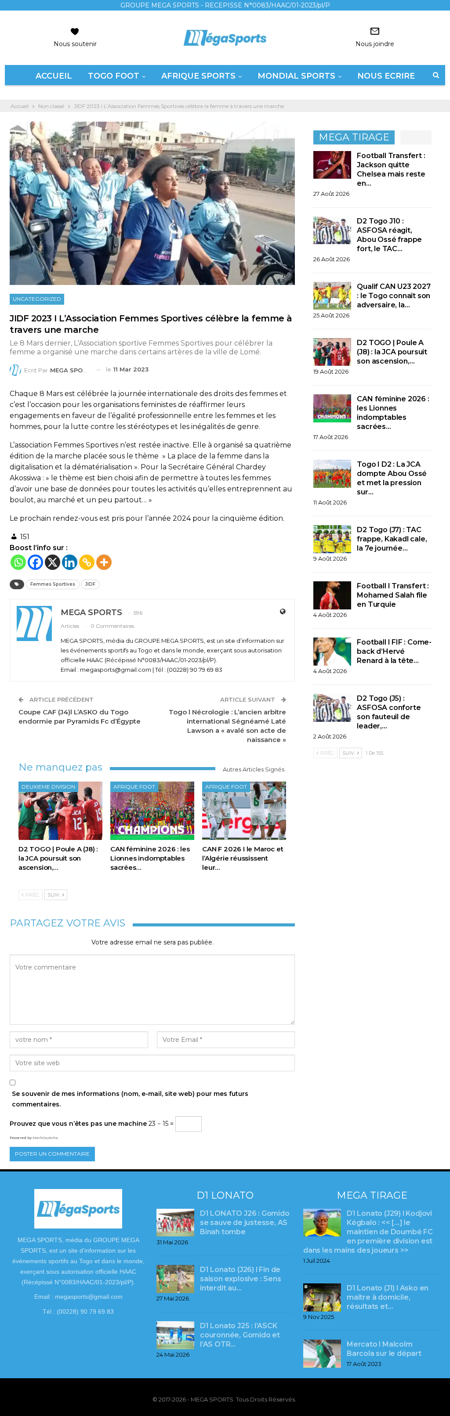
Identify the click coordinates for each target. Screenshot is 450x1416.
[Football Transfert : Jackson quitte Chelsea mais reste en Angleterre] (332, 165)
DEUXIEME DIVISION (48, 786)
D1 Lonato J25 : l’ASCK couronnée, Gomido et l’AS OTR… (240, 1335)
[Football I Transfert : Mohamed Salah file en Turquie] (332, 595)
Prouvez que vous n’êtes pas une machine (78, 1124)
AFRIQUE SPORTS (198, 76)
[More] (104, 562)
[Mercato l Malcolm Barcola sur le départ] (322, 1354)
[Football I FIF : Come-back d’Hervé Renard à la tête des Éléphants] (332, 652)
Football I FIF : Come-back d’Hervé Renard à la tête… (394, 651)
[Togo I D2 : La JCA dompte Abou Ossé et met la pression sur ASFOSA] (332, 474)
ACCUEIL (54, 76)
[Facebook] (35, 562)
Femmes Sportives (52, 584)
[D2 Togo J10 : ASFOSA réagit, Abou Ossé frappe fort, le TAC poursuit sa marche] (332, 230)
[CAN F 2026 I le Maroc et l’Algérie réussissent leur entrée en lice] (244, 811)
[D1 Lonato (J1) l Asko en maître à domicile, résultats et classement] (322, 1297)
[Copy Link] (86, 562)
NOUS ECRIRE (386, 76)
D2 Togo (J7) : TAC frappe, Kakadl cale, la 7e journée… (392, 539)
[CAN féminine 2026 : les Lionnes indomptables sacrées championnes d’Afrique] (152, 811)
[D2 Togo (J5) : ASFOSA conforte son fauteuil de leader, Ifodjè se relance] (332, 708)
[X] (52, 562)
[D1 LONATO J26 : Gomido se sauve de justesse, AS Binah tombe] (175, 1223)
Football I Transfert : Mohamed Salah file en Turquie (393, 595)
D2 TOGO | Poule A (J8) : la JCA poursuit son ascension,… (392, 352)
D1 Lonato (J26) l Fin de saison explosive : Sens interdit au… (240, 1278)
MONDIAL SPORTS (296, 76)
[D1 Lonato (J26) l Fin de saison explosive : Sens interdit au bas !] (175, 1279)
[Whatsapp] (18, 562)
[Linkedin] (69, 562)
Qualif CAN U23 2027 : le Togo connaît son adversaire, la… (393, 295)
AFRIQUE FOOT (134, 786)
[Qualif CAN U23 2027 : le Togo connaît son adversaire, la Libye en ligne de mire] (332, 296)
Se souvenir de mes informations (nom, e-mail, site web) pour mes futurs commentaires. (130, 1099)
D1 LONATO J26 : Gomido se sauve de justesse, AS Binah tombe (245, 1222)
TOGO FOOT (113, 76)
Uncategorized (37, 298)
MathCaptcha (45, 1137)
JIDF (90, 584)
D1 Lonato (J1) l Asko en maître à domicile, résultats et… (387, 1297)
